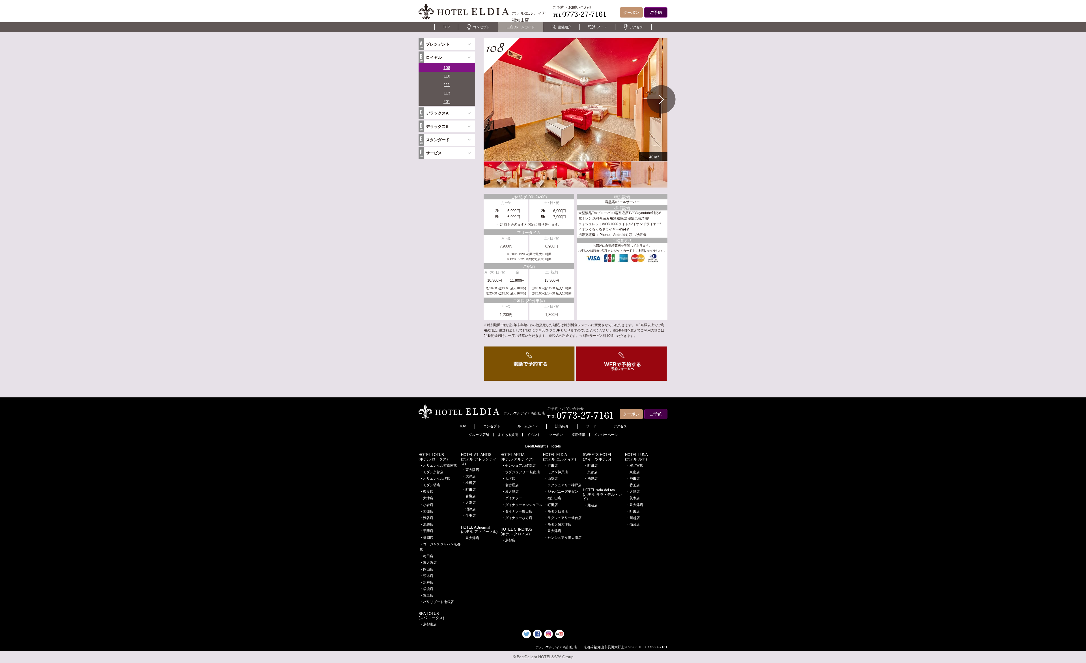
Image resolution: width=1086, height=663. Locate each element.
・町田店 (469, 490)
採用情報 (578, 435)
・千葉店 (426, 531)
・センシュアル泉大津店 (562, 538)
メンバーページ (606, 435)
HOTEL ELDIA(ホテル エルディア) (559, 457)
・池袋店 (426, 524)
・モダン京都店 (431, 472)
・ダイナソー (512, 498)
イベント (533, 435)
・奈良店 (426, 492)
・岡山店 (426, 569)
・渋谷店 (426, 518)
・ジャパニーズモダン (561, 492)
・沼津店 (469, 509)
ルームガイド (524, 27)
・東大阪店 (428, 563)
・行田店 (551, 466)
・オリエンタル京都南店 (438, 466)
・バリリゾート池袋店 (437, 602)
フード (602, 27)
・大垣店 (508, 479)
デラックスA (437, 113)
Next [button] (661, 99)
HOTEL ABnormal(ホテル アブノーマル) (479, 529)
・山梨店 (551, 479)
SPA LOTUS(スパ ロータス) (431, 616)
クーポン (631, 12)
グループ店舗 (479, 435)
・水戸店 (426, 582)
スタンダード (438, 139)
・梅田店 (426, 556)
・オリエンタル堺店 (435, 479)
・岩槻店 (426, 511)
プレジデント (438, 44)
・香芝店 (633, 485)
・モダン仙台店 (556, 511)
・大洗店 (469, 503)
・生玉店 (469, 516)
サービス (434, 153)
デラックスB (437, 126)
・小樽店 (469, 483)
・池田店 (633, 479)
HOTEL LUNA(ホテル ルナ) (636, 457)
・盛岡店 (426, 538)
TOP (446, 27)
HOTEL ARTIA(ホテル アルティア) (517, 457)
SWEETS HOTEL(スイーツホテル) (597, 457)
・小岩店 (426, 505)
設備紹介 (564, 27)
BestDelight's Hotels (543, 446)
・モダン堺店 (430, 485)
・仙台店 (633, 524)
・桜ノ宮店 (634, 466)
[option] (575, 99)
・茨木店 (426, 576)
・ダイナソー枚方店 (517, 518)
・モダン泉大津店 (557, 524)
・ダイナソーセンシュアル (522, 505)
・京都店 (508, 540)
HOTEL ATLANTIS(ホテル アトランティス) (478, 459)
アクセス (636, 27)
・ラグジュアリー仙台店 (562, 518)
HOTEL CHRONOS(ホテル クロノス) (516, 531)
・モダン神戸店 (556, 472)
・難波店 (591, 505)
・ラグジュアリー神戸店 (562, 485)
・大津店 (426, 498)
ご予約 (656, 12)
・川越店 (633, 518)
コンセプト (481, 27)
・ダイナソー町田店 (517, 511)
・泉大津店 (470, 538)
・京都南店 (428, 624)
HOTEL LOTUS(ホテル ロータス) (433, 457)
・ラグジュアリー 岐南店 (521, 472)
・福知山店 (552, 498)
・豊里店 (426, 595)
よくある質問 (508, 435)
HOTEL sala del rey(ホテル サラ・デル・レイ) (602, 494)
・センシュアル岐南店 (519, 466)
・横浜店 (426, 589)
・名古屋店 (510, 485)
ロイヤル (434, 57)
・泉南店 (633, 472)
